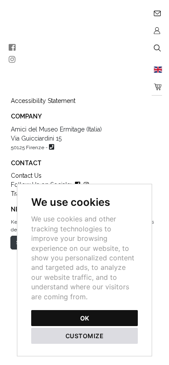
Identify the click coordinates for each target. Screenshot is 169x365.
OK (84, 318)
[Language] (157, 69)
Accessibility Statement (43, 100)
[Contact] (157, 13)
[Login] (157, 30)
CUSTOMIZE (84, 335)
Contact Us (26, 175)
